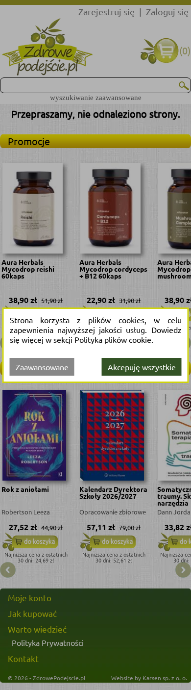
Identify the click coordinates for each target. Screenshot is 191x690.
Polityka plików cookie (112, 339)
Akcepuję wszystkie (142, 367)
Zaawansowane (42, 367)
